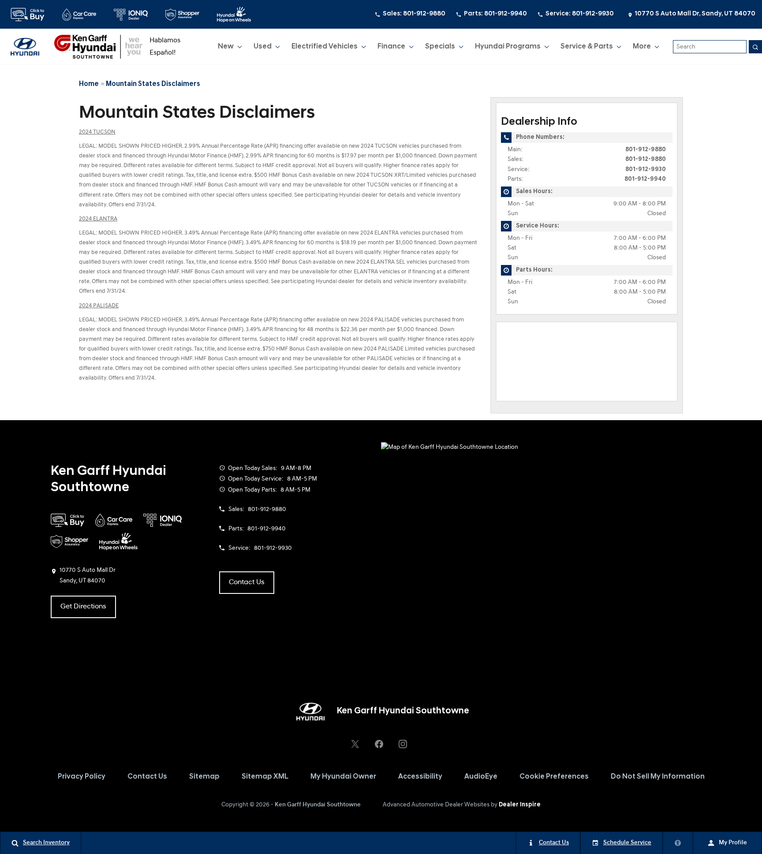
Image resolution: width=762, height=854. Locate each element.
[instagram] (402, 744)
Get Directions (83, 606)
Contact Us (147, 776)
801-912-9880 (645, 149)
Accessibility (420, 776)
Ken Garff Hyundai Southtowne (318, 805)
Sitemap (204, 776)
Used (263, 48)
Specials (440, 46)
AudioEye (480, 776)
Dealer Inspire (520, 805)
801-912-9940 (645, 179)
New (227, 48)
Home (89, 84)
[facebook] (378, 744)
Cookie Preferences (554, 776)
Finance (391, 46)
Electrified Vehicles (324, 46)
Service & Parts (586, 46)
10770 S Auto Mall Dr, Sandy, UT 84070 (695, 14)
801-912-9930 (645, 169)
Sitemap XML (265, 776)
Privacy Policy (81, 776)
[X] (355, 744)
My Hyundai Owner (343, 776)
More (642, 48)
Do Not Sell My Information (658, 776)
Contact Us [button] (247, 582)
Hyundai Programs (507, 48)
